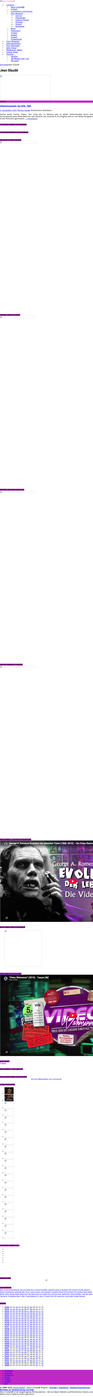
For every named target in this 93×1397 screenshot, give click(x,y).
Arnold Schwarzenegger (12, 1290)
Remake (12, 1294)
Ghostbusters (9, 1292)
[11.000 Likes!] (9, 1115)
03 (17, 1307)
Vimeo (7, 1377)
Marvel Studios (69, 1292)
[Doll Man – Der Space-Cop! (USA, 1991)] (9, 1187)
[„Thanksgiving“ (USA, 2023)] (9, 1093)
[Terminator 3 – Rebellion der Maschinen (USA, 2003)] (9, 1166)
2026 (7, 1307)
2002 (7, 1359)
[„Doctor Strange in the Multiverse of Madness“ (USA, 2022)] (9, 1238)
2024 (7, 1311)
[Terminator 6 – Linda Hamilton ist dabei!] (9, 1194)
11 (39, 1311)
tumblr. (8, 1382)
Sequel (45, 1294)
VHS (55, 1296)
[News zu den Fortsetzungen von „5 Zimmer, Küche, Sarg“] (9, 1129)
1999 (7, 1365)
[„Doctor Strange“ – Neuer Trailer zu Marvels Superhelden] (9, 1202)
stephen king (66, 1294)
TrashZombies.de (31, 1296)
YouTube (8, 1373)
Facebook (9, 1371)
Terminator (3, 1296)
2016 (7, 1329)
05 (22, 1309)
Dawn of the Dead (61, 1290)
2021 (7, 1318)
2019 (7, 1322)
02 (14, 1309)
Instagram (9, 1375)
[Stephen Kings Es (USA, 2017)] (9, 1173)
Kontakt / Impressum (59, 1388)
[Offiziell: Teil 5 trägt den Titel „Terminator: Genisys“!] (9, 1151)
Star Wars (57, 1294)
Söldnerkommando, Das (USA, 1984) (15, 106)
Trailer (23, 1296)
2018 (7, 1324)
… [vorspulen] (31, 119)
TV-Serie (40, 1296)
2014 (7, 1333)
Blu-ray (33, 1290)
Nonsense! (19, 26)
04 (20, 1309)
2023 (7, 1314)
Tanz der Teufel (87, 1294)
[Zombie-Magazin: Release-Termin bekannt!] (9, 1137)
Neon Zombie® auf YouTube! (10, 974)
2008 (7, 1346)
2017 (7, 1326)
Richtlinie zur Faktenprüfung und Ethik (17, 1390)
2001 (7, 1361)
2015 (7, 1331)
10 (37, 1309)
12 (42, 1311)
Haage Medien (19, 1388)
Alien (1, 1290)
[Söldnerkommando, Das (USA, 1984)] (25, 99)
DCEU (69, 1290)
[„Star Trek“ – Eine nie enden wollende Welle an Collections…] (9, 1223)
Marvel (61, 1292)
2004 (7, 1354)
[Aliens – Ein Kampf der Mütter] (9, 1180)
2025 (7, 1309)
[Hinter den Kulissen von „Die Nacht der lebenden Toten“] (9, 1209)
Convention (51, 1290)
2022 (7, 1316)
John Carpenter (46, 1292)
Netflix (2, 1294)
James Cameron (35, 1292)
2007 (7, 1348)
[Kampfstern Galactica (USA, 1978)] (9, 1101)
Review (17, 1294)
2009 (7, 1344)
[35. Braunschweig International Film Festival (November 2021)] (9, 1108)
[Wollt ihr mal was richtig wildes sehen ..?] (9, 1122)
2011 (7, 1339)
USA (51, 1296)
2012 (7, 1337)
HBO (23, 1292)
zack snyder (69, 1296)
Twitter (8, 1379)
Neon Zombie (88, 1292)
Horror (27, 1292)
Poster (7, 1294)
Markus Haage (23, 110)
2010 (7, 1341)
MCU (75, 1292)
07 (28, 1307)
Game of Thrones (77, 1290)
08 (31, 1307)
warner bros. (61, 1296)
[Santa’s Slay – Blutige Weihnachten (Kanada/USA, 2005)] (9, 1216)
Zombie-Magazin (79, 1296)
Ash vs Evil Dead (25, 1290)
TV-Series (46, 1296)
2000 (7, 1363)
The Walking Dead (14, 1296)
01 (11, 1309)
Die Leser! (15, 61)
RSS (6, 1384)
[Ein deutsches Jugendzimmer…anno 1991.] (9, 1231)
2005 (7, 1352)
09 (34, 1311)
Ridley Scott (24, 1294)
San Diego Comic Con (35, 1294)
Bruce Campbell (42, 1290)
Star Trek (51, 1294)
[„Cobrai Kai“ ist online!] (9, 1144)
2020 (7, 1320)
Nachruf (80, 1292)
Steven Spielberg (76, 1294)
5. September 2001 (8, 110)
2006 (7, 1350)
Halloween (18, 1292)
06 (25, 1307)
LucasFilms (54, 1292)
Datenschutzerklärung (80, 1388)
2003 (7, 1356)
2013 (7, 1335)
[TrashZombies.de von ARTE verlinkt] (9, 1158)
